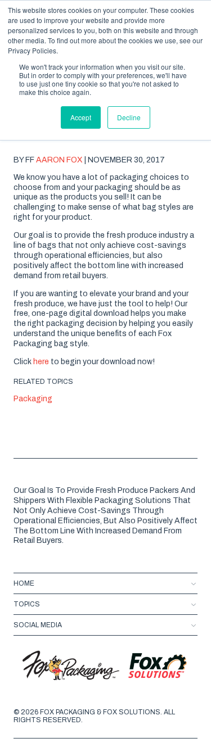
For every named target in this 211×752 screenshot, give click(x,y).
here (41, 361)
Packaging (33, 399)
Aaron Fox (60, 160)
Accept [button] (80, 117)
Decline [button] (129, 117)
